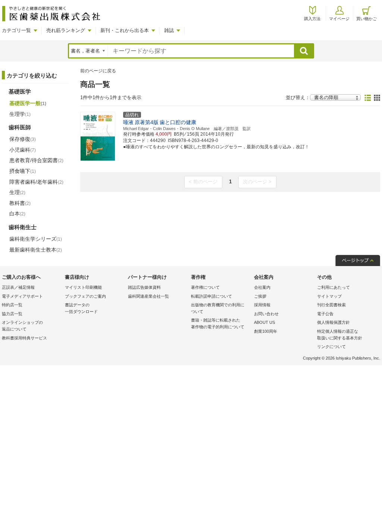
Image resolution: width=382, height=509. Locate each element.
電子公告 (325, 314)
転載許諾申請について (211, 296)
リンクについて (331, 346)
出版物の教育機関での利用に (217, 308)
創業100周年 (265, 331)
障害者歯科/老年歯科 (36, 182)
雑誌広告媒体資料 (144, 287)
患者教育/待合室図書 (36, 160)
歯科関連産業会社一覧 (148, 296)
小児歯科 (22, 150)
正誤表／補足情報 (18, 287)
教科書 (20, 203)
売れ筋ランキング (65, 30)
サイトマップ (329, 296)
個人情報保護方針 (333, 322)
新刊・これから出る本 (124, 30)
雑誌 (169, 30)
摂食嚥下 (22, 171)
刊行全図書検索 (331, 305)
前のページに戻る (98, 70)
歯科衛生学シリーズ (35, 239)
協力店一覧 (12, 314)
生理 (17, 192)
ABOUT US (264, 322)
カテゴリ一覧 (16, 30)
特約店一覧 (12, 305)
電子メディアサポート (22, 296)
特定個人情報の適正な (339, 334)
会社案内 (262, 287)
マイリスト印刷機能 (83, 287)
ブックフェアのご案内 (85, 296)
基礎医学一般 (27, 103)
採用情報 (262, 305)
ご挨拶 (260, 296)
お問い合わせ (266, 314)
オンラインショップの (22, 325)
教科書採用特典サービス (24, 338)
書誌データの (81, 308)
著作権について (205, 287)
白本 (17, 213)
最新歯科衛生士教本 (35, 250)
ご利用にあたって (333, 287)
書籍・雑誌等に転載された (217, 323)
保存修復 (22, 139)
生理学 (20, 114)
